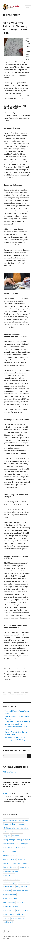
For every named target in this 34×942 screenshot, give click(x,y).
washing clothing (17, 918)
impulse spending (10, 855)
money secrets (23, 883)
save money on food (20, 891)
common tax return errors (19, 694)
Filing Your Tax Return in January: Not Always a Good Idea (16, 27)
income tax (6, 696)
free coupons (8, 847)
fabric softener (8, 844)
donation (15, 836)
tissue (18, 910)
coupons (6, 836)
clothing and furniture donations (15, 828)
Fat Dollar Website (9, 772)
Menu (28, 7)
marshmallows (8, 875)
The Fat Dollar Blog (9, 936)
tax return (13, 696)
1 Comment (21, 696)
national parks (8, 887)
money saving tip (9, 883)
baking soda (23, 820)
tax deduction (8, 910)
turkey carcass (8, 914)
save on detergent (10, 898)
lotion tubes (24, 867)
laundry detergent (10, 867)
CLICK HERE (7, 794)
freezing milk (21, 847)
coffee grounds (16, 832)
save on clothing (9, 895)
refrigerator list (21, 887)
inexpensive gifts (9, 859)
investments (22, 859)
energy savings (9, 840)
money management (11, 879)
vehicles (20, 914)
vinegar (6, 918)
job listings (7, 863)
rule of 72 (7, 891)
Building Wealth (19, 692)
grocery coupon (9, 851)
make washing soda (10, 871)
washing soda (8, 922)
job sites (26, 863)
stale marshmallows (10, 906)
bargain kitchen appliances (13, 824)
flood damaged (22, 844)
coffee (5, 832)
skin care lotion (9, 902)
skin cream (21, 902)
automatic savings (10, 820)
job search (17, 863)
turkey (25, 910)
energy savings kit (23, 840)
